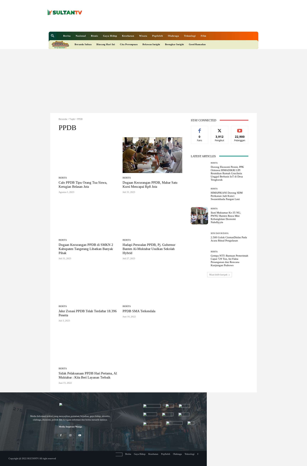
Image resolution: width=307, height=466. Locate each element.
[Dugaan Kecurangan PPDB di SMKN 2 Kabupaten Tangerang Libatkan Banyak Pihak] (88, 217)
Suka (199, 128)
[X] (141, 25)
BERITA (63, 178)
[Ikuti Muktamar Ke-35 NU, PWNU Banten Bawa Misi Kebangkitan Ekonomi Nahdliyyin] (199, 215)
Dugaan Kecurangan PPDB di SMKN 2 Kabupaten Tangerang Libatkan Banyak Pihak (86, 249)
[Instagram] (70, 435)
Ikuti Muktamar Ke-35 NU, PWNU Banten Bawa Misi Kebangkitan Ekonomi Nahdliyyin (226, 217)
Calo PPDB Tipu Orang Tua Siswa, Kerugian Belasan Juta (83, 184)
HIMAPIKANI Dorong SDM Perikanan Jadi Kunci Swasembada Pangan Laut (227, 196)
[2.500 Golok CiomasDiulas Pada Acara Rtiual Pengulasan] (199, 237)
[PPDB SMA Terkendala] (152, 284)
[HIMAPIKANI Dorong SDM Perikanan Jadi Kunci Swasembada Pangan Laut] (199, 194)
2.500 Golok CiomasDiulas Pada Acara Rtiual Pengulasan (229, 239)
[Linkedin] (135, 25)
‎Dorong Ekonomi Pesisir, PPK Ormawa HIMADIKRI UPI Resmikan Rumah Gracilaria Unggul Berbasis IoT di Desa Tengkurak (227, 173)
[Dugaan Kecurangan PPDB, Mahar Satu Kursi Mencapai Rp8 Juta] (152, 155)
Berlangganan (239, 128)
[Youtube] (147, 25)
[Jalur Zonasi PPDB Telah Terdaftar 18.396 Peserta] (88, 284)
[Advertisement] (153, 76)
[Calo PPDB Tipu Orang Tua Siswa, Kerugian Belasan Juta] (88, 155)
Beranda (63, 119)
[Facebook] (129, 25)
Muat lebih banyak (218, 274)
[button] (52, 36)
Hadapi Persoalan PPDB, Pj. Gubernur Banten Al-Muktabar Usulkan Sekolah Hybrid (149, 249)
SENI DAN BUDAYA (219, 233)
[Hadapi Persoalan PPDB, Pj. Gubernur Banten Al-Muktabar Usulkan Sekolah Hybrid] (152, 217)
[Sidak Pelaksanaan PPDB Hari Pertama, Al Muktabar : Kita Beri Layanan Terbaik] (88, 346)
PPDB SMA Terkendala (139, 311)
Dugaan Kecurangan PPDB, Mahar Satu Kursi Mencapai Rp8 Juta (150, 184)
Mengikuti (219, 128)
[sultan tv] (70, 405)
